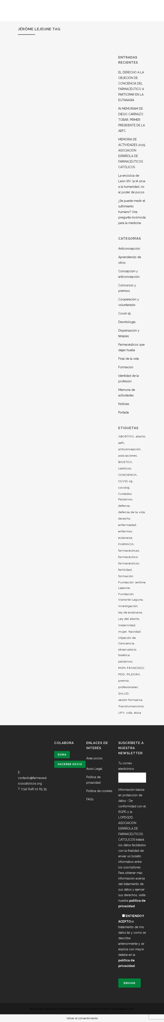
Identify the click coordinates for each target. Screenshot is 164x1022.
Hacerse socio (70, 764)
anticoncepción (129, 449)
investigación (128, 606)
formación (125, 576)
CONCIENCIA (127, 474)
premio (123, 680)
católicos (124, 468)
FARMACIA (126, 544)
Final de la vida (128, 358)
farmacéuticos (128, 563)
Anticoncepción (129, 248)
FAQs (90, 799)
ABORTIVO (126, 436)
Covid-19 (124, 313)
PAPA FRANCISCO (131, 668)
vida (129, 712)
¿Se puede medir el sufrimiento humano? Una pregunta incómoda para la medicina (132, 212)
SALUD (123, 693)
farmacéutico (128, 557)
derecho (124, 518)
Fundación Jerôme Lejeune (132, 585)
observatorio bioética (127, 652)
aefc (121, 442)
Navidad (135, 631)
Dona (62, 754)
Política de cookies (99, 791)
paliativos (125, 661)
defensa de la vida (131, 512)
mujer (122, 631)
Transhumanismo (131, 706)
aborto (140, 436)
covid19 (124, 487)
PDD (121, 674)
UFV (121, 712)
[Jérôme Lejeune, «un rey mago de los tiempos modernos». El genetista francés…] (64, 92)
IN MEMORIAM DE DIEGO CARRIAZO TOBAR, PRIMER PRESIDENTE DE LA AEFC (131, 119)
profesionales (128, 687)
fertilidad (125, 569)
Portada (123, 412)
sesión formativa (130, 700)
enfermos (125, 531)
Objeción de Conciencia (127, 640)
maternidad (126, 625)
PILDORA (133, 674)
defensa (124, 505)
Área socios (94, 758)
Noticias (123, 404)
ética (137, 712)
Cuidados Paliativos (125, 496)
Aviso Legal (94, 768)
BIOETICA (125, 462)
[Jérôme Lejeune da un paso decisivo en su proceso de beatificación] (64, 425)
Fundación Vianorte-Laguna (130, 597)
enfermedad (127, 525)
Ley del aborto (128, 618)
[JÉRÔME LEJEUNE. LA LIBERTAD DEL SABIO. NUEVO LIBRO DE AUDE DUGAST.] (64, 259)
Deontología (126, 322)
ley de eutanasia (130, 612)
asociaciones (127, 455)
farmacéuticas (128, 550)
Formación (125, 367)
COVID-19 (125, 481)
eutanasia (125, 537)
